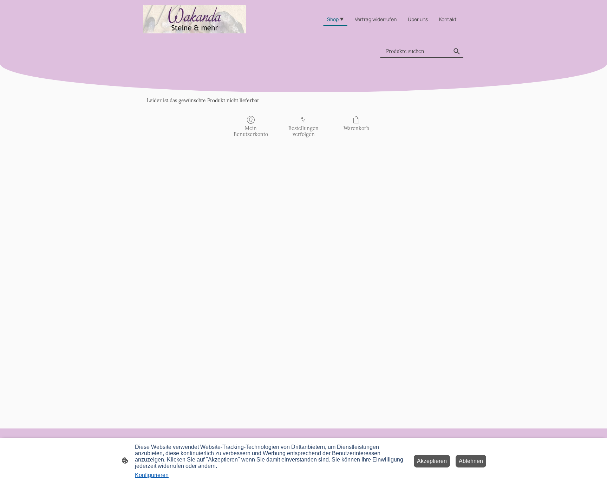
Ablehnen (471, 461)
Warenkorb (356, 128)
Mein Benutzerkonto (251, 131)
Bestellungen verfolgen (303, 131)
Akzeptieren (432, 461)
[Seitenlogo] (194, 19)
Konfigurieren (152, 475)
